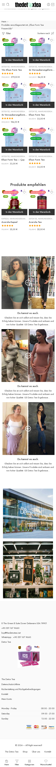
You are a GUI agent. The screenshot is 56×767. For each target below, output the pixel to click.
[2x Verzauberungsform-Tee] (42, 50)
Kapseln (5, 219)
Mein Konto (6, 699)
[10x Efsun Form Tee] (14, 50)
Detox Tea (6, 641)
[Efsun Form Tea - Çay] (14, 140)
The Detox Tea (8, 679)
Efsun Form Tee (37, 159)
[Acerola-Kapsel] (14, 202)
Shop (25, 751)
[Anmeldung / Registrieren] (48, 4)
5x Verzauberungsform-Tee (14, 114)
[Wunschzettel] (24, 40)
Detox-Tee (5, 67)
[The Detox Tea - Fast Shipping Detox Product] (28, 4)
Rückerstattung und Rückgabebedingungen (20, 689)
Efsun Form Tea (37, 114)
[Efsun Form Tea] (42, 95)
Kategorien (29, 764)
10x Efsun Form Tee (11, 70)
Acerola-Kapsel (9, 222)
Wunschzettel (46, 764)
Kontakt (4, 694)
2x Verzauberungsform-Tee (42, 70)
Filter (8, 33)
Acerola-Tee (35, 222)
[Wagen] (53, 4)
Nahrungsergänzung (21, 67)
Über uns (36, 751)
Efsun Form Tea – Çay (12, 159)
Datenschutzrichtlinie (10, 684)
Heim (3, 21)
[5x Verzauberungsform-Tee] (14, 95)
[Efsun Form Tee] (42, 140)
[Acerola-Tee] (42, 202)
